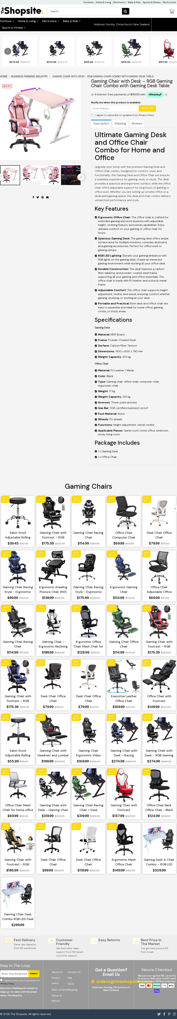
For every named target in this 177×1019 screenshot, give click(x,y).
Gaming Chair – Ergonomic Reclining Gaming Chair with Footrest (53, 644)
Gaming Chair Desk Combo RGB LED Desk (18, 916)
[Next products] (169, 51)
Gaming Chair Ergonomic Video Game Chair (88, 753)
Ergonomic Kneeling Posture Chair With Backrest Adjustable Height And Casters (53, 589)
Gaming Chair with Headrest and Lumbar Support (53, 753)
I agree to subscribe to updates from (124, 115)
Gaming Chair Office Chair (123, 644)
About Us (57, 972)
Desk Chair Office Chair (159, 535)
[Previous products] (7, 51)
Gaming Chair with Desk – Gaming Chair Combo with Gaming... (53, 807)
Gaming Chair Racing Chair (88, 535)
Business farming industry (29, 76)
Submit (34, 973)
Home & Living (103, 2)
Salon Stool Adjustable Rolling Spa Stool (18, 535)
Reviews (137, 123)
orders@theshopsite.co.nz (114, 37)
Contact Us (74, 972)
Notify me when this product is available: (116, 102)
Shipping (120, 123)
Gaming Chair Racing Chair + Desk (88, 807)
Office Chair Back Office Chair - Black (159, 807)
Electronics (120, 2)
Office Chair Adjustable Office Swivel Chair (159, 589)
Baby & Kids (134, 2)
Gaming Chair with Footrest (123, 807)
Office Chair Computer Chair (124, 535)
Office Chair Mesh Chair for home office (18, 807)
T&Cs (71, 983)
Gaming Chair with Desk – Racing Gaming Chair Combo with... (123, 753)
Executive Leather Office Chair (124, 698)
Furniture (89, 2)
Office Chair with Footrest (159, 698)
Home (4, 76)
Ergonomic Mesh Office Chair (124, 862)
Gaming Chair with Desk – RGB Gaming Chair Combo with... (159, 753)
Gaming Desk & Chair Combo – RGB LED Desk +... (159, 862)
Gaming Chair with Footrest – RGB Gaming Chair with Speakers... (53, 535)
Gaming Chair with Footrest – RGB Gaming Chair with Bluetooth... (17, 862)
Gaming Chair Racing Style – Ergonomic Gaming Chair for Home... (18, 589)
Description (101, 123)
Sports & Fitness (152, 2)
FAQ (70, 977)
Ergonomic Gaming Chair (124, 589)
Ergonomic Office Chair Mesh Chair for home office (88, 644)
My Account (169, 2)
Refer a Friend (59, 989)
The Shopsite (19, 1014)
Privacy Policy (146, 115)
